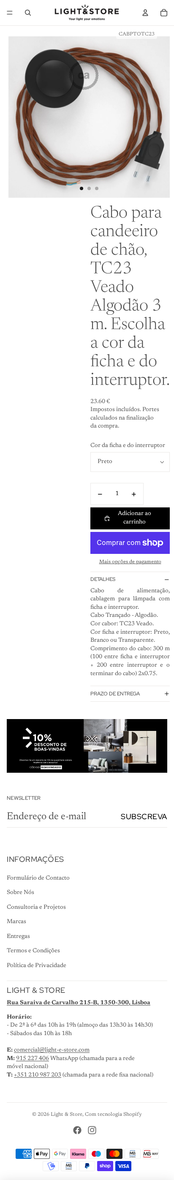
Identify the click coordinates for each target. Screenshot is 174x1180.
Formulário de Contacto (38, 878)
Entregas (18, 937)
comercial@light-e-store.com (52, 1050)
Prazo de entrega (115, 693)
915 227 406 (32, 1059)
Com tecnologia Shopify (113, 1114)
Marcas (16, 922)
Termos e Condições (33, 951)
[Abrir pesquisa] (28, 12)
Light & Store (66, 1114)
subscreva (144, 816)
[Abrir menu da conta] (145, 12)
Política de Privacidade (36, 966)
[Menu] (9, 12)
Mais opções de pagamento (130, 561)
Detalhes (102, 579)
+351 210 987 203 (37, 1075)
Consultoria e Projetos (36, 907)
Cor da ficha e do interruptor (127, 446)
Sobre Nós (20, 893)
